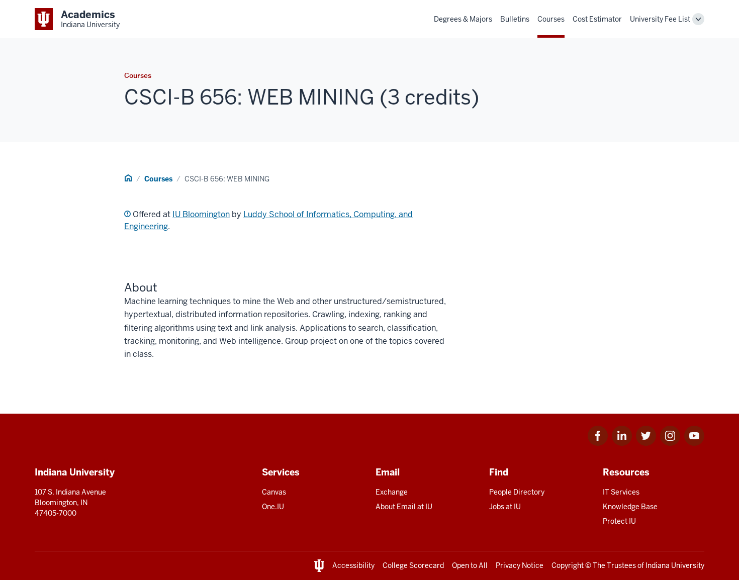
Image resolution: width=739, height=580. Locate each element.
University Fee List (660, 19)
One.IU (273, 506)
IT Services (621, 492)
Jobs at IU (505, 506)
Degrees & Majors (463, 19)
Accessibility (353, 565)
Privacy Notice (519, 565)
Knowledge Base (630, 506)
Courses (551, 19)
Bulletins (514, 19)
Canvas (274, 492)
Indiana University (674, 565)
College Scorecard (413, 565)
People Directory (516, 492)
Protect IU (619, 521)
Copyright (567, 565)
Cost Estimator (597, 19)
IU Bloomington (201, 214)
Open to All (470, 565)
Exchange (392, 492)
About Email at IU (404, 506)
